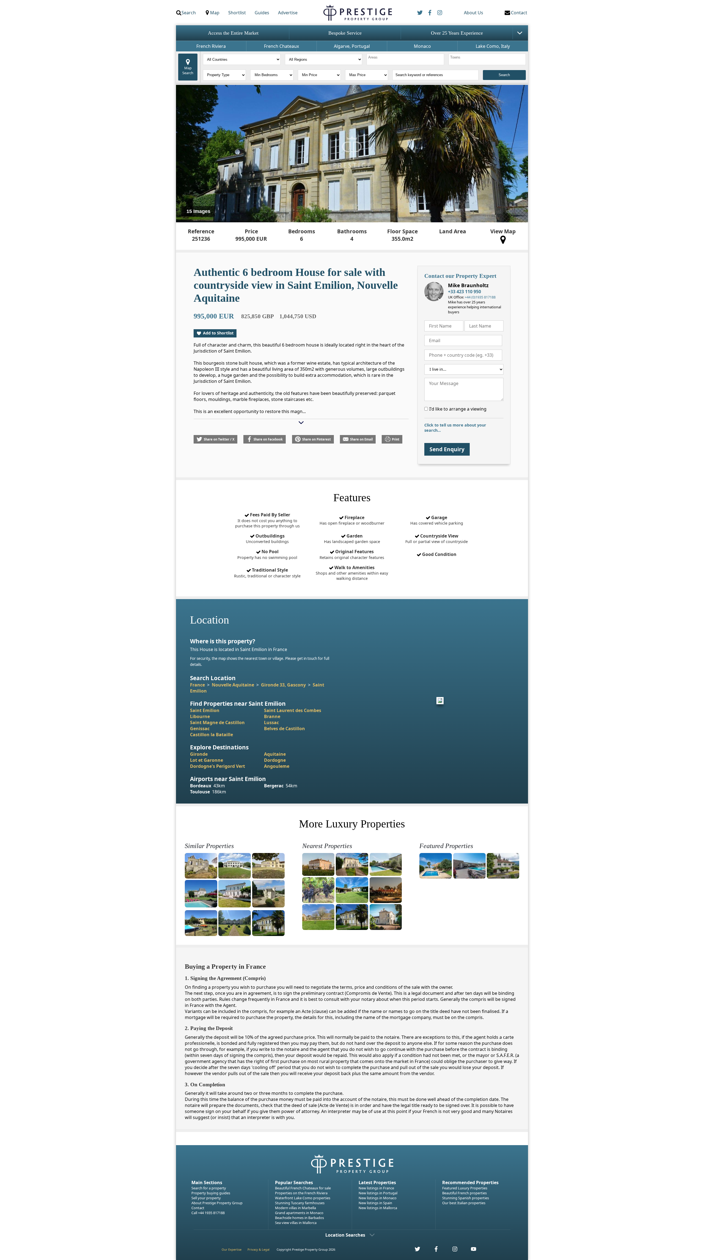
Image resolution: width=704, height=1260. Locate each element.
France (197, 685)
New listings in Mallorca (378, 1207)
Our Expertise (231, 1249)
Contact (197, 1207)
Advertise (288, 13)
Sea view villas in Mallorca (296, 1222)
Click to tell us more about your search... (455, 427)
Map (214, 13)
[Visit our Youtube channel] (470, 1250)
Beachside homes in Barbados (299, 1217)
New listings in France (376, 1188)
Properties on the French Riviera (301, 1192)
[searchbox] (406, 59)
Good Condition (439, 554)
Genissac (200, 728)
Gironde (199, 754)
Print (395, 439)
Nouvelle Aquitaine (233, 685)
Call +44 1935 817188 (208, 1212)
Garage (436, 520)
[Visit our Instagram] (452, 1250)
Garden (352, 538)
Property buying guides (210, 1192)
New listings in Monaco (378, 1197)
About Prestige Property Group (217, 1202)
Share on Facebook (268, 439)
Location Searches (345, 1235)
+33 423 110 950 (464, 292)
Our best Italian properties (463, 1202)
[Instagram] (439, 12)
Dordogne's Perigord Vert (217, 766)
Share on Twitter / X (219, 439)
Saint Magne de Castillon (217, 722)
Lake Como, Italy (493, 46)
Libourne (200, 716)
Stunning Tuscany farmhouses (299, 1202)
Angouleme (276, 766)
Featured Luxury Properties (464, 1188)
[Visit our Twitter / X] (414, 1250)
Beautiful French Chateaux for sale (303, 1188)
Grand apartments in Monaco (299, 1212)
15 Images (198, 211)
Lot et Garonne (206, 760)
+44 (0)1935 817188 (480, 297)
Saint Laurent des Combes (292, 710)
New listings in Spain (375, 1202)
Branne (272, 716)
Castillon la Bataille (211, 735)
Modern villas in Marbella (295, 1207)
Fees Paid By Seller (267, 520)
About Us (473, 13)
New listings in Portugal (378, 1192)
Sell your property (206, 1197)
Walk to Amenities (352, 572)
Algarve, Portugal (352, 46)
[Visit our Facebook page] (433, 1250)
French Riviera (211, 46)
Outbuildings (267, 538)
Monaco (422, 46)
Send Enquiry (447, 449)
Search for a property (208, 1188)
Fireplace (352, 520)
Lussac (271, 722)
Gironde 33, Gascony (283, 685)
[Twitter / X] (420, 12)
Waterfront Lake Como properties (302, 1197)
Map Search (187, 70)
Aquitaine (275, 754)
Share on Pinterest (316, 439)
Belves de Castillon (284, 728)
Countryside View (436, 538)
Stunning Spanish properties (465, 1197)
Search (189, 13)
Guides (262, 13)
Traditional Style (267, 572)
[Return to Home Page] (357, 12)
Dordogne (275, 760)
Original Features (352, 554)
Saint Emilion (204, 710)
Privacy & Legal (259, 1249)
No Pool (267, 554)
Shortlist (237, 13)
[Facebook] (430, 12)
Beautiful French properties (464, 1192)
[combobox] (405, 59)
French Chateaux (281, 46)
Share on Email (361, 439)
